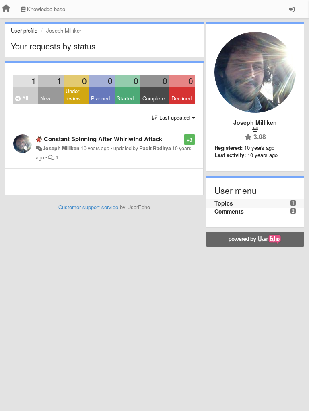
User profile (24, 30)
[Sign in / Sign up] (291, 9)
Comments (229, 211)
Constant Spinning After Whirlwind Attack (103, 138)
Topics (223, 203)
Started (125, 98)
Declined (181, 98)
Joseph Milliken (61, 148)
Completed (154, 98)
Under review (73, 94)
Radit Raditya (155, 148)
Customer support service (88, 207)
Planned (100, 98)
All (24, 98)
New (45, 98)
